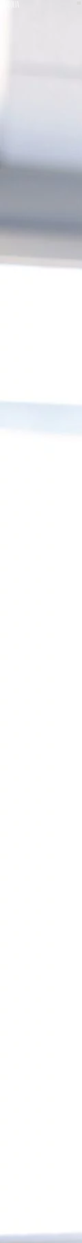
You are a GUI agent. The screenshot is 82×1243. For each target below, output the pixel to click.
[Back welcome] (11, 5)
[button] (79, 3)
